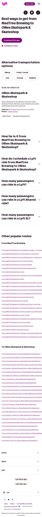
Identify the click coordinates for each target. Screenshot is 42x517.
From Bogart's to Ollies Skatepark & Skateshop (18, 437)
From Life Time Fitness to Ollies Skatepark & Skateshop (21, 401)
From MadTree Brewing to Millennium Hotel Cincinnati (21, 304)
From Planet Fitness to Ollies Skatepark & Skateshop (20, 408)
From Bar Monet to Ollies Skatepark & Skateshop (19, 383)
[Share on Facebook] (31, 12)
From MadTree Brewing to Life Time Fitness (17, 261)
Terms (6, 504)
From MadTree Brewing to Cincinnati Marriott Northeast (22, 293)
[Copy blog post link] (38, 12)
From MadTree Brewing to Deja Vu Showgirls (17, 326)
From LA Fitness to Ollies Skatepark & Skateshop (19, 404)
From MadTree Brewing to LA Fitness (15, 301)
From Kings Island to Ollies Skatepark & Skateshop (20, 426)
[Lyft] (5, 4)
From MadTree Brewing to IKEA (13, 279)
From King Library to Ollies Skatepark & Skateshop (20, 440)
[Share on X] (25, 12)
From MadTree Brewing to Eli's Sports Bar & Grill (19, 268)
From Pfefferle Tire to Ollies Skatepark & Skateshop (20, 430)
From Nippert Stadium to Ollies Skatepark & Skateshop (21, 354)
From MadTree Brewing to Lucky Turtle (15, 315)
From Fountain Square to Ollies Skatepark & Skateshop (21, 361)
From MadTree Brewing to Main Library (15, 330)
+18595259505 (12, 112)
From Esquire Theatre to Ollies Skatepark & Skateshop (21, 415)
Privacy (12, 504)
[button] (38, 3)
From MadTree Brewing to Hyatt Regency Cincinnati (20, 254)
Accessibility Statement (24, 504)
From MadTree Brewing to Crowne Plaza (16, 322)
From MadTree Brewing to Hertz (13, 272)
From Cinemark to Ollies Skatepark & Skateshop (19, 379)
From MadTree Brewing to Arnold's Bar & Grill (18, 297)
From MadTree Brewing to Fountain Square (17, 265)
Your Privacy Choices (10, 506)
